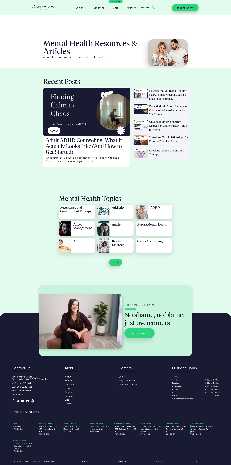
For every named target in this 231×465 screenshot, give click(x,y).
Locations (70, 384)
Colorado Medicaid (139, 91)
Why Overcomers (127, 380)
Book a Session (185, 7)
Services (69, 380)
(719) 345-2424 (21, 383)
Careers (122, 377)
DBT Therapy (140, 150)
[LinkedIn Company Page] (27, 401)
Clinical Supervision (128, 384)
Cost (67, 388)
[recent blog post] (141, 93)
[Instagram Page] (17, 401)
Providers (145, 7)
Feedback (123, 461)
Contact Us (71, 403)
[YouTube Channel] (22, 401)
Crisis (196, 461)
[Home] (43, 7)
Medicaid (160, 461)
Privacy (86, 461)
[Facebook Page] (13, 401)
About (68, 377)
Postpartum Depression (140, 122)
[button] (80, 7)
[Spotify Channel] (32, 401)
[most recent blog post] (86, 112)
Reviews (69, 396)
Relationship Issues (140, 137)
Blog (67, 400)
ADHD (54, 130)
